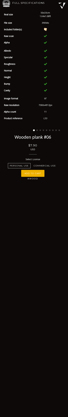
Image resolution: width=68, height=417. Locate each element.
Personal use (19, 165)
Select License (33, 159)
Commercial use (45, 165)
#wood (33, 178)
